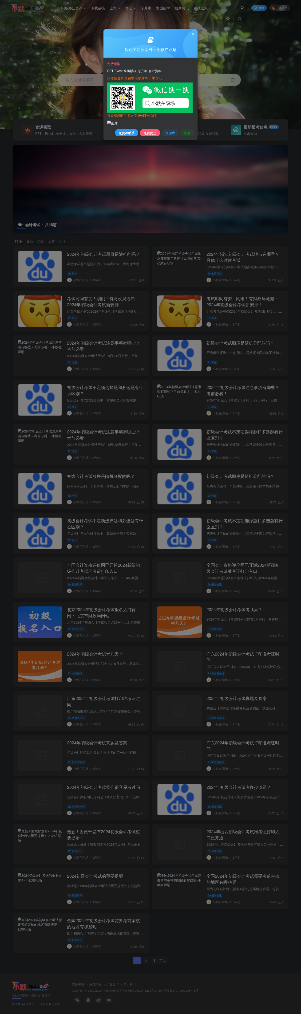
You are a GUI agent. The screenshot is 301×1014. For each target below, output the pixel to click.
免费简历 (150, 132)
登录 (187, 132)
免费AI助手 (127, 132)
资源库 (170, 132)
